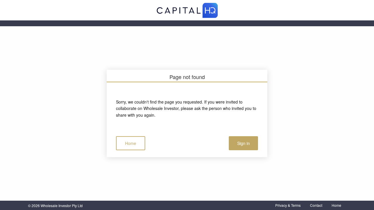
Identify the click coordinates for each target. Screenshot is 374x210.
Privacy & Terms (288, 205)
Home (130, 143)
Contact (316, 205)
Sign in (243, 143)
